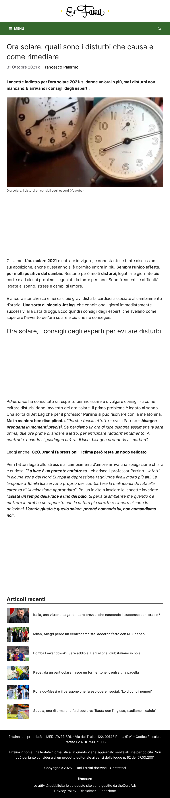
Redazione (107, 791)
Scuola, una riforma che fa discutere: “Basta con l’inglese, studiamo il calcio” (94, 710)
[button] (159, 28)
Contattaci (118, 768)
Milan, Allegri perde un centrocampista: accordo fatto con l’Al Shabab (89, 634)
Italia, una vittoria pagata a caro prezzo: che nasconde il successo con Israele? (96, 615)
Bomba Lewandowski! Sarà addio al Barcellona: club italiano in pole (87, 653)
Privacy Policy (65, 791)
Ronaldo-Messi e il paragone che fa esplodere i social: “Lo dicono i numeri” (93, 691)
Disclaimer (87, 791)
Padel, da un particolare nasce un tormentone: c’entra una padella (86, 672)
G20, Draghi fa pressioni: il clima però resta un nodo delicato (89, 452)
